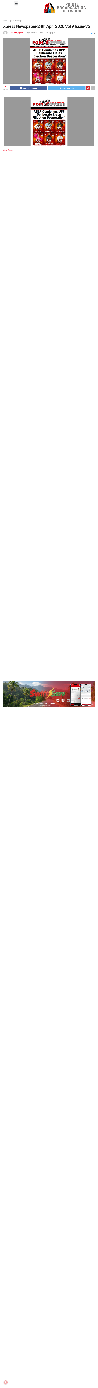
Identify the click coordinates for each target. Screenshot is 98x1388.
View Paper (8, 150)
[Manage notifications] (6, 1382)
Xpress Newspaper (15, 21)
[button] (16, 3)
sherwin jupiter (17, 33)
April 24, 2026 (32, 33)
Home (5, 21)
